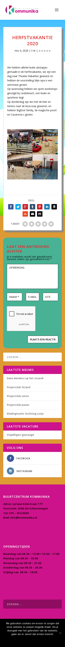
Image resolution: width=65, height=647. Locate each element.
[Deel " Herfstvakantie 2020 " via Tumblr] (32, 206)
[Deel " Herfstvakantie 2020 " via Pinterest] (39, 206)
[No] (60, 633)
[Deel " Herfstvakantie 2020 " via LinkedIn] (47, 206)
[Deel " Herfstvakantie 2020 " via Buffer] (54, 206)
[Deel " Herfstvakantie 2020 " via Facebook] (10, 206)
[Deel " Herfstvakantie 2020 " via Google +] (25, 206)
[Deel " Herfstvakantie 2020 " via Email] (32, 214)
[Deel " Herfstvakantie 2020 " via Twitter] (18, 206)
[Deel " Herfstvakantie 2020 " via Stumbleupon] (25, 214)
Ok (32, 640)
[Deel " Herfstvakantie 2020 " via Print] (39, 214)
